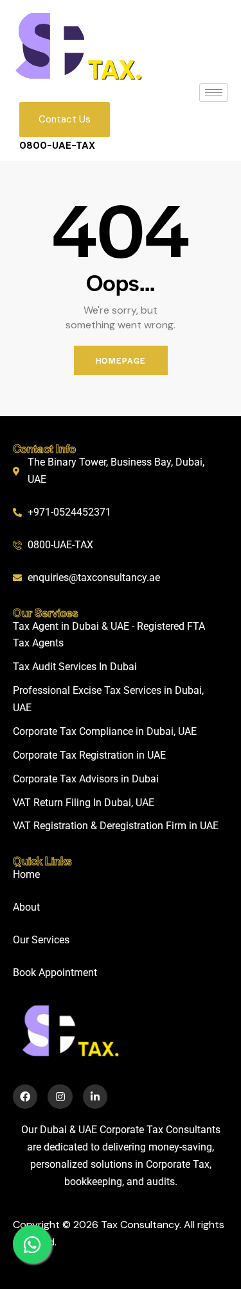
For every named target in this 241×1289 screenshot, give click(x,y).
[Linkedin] (95, 1096)
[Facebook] (25, 1096)
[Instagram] (60, 1096)
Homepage (121, 360)
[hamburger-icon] (213, 92)
